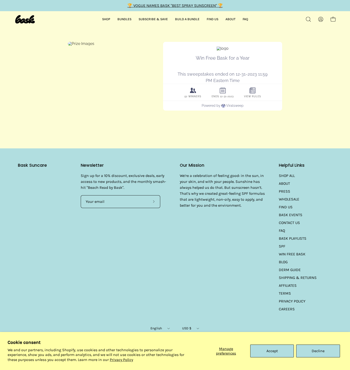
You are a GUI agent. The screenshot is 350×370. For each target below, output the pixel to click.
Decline (318, 351)
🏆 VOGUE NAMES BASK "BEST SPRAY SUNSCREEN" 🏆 (175, 5)
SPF (282, 246)
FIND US (286, 207)
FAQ (282, 230)
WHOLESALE (289, 199)
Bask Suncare (32, 165)
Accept (272, 351)
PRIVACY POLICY (292, 301)
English (156, 328)
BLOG (283, 262)
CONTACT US (289, 222)
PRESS (284, 191)
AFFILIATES (288, 285)
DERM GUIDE (290, 270)
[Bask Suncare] (25, 19)
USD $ (186, 328)
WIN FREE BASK (292, 254)
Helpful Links (292, 165)
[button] (308, 19)
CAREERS (287, 309)
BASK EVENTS (290, 215)
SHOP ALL (287, 175)
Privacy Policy (121, 359)
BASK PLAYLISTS (292, 238)
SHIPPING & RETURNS (298, 277)
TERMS (285, 293)
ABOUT (284, 183)
